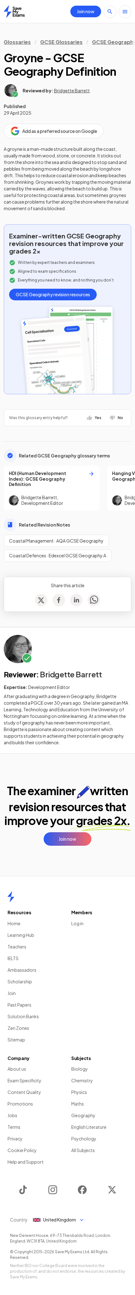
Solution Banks (23, 1016)
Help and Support (26, 1162)
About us (17, 1069)
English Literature (88, 1127)
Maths (77, 1103)
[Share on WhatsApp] (94, 600)
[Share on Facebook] (58, 600)
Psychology (83, 1138)
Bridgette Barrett (72, 90)
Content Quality (24, 1092)
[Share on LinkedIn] (76, 600)
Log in (77, 923)
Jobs (12, 1115)
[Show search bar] (110, 11)
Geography (83, 1115)
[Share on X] (41, 600)
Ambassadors (22, 970)
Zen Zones (18, 1028)
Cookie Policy (22, 1150)
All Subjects (83, 1150)
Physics (79, 1092)
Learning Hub (21, 935)
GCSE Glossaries (61, 42)
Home (14, 923)
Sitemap (16, 1039)
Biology (79, 1069)
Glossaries (17, 42)
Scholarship (20, 981)
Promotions (20, 1103)
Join (12, 993)
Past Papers (19, 1005)
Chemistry (82, 1080)
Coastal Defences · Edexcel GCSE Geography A (57, 555)
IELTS (13, 958)
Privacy (15, 1138)
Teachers (17, 946)
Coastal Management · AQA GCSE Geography (56, 541)
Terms (14, 1127)
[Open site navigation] (125, 11)
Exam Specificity (24, 1080)
